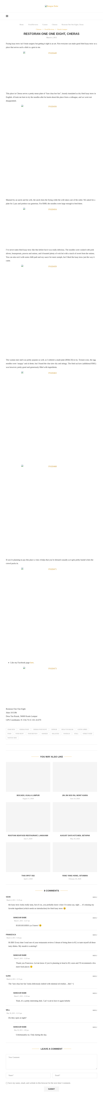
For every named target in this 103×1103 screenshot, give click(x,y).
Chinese (54, 25)
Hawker (45, 733)
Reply (95, 897)
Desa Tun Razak (67, 729)
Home (22, 25)
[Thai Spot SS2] (28, 857)
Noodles (66, 733)
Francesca (11, 935)
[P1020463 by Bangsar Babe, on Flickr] (51, 416)
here (32, 663)
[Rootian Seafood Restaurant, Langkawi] (28, 817)
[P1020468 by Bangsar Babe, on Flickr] (51, 510)
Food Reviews (33, 25)
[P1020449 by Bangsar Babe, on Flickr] (51, 70)
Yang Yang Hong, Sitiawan (75, 876)
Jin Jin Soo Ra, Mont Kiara (75, 795)
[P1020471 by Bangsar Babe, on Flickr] (51, 612)
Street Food (87, 733)
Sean (8, 897)
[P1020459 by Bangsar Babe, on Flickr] (51, 310)
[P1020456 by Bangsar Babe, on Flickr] (51, 150)
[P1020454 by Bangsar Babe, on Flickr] (51, 227)
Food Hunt (20, 733)
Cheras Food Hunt (40, 729)
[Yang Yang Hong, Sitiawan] (75, 857)
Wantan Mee (12, 738)
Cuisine (45, 25)
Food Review (32, 733)
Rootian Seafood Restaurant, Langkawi (28, 835)
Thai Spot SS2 (28, 876)
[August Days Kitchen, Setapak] (75, 817)
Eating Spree (82, 729)
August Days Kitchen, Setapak (75, 835)
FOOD (9, 733)
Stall (76, 733)
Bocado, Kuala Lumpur (28, 795)
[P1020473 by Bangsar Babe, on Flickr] (51, 686)
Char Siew (11, 729)
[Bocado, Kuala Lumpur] (28, 777)
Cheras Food (24, 729)
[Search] (96, 16)
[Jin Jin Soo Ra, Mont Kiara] (75, 777)
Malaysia (55, 733)
